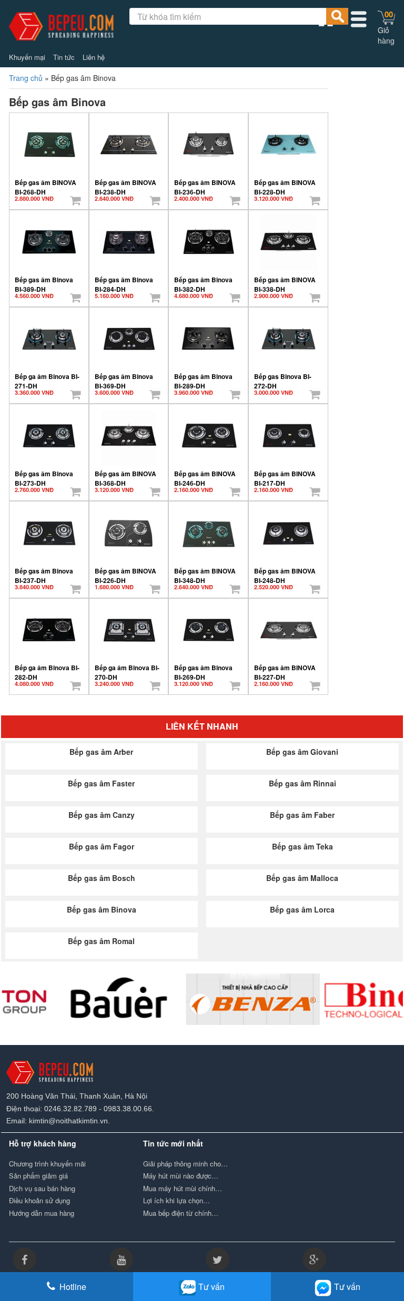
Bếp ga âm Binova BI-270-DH (127, 668)
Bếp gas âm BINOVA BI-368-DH (125, 474)
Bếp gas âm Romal (101, 941)
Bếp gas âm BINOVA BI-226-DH (125, 572)
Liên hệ (94, 57)
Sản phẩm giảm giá (38, 1176)
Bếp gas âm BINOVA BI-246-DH (205, 474)
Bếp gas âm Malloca (302, 878)
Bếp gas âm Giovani (302, 751)
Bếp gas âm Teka (302, 846)
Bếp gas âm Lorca (302, 909)
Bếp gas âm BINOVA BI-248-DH (285, 572)
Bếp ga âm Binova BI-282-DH (47, 668)
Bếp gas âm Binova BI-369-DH (124, 377)
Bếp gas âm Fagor (101, 846)
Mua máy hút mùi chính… (182, 1188)
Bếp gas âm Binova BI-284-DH (124, 280)
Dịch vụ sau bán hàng (42, 1188)
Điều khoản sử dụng (39, 1200)
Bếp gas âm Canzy (101, 815)
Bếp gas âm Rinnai (302, 783)
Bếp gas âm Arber (101, 751)
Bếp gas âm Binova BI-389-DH (44, 280)
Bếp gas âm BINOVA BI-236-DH (205, 183)
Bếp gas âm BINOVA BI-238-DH (125, 183)
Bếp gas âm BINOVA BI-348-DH (205, 572)
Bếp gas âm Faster (101, 783)
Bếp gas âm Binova (101, 909)
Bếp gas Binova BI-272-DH (282, 377)
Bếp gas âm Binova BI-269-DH (203, 668)
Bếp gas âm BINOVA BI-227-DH (285, 668)
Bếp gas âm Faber (302, 815)
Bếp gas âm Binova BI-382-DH (203, 280)
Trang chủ (26, 78)
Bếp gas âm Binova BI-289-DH (203, 377)
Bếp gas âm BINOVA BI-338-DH (285, 280)
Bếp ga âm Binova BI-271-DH (47, 377)
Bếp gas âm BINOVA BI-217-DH (285, 474)
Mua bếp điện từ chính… (180, 1213)
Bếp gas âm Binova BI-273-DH (44, 474)
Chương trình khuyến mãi (47, 1164)
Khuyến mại (27, 57)
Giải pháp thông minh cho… (185, 1164)
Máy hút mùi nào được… (180, 1176)
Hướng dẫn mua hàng (41, 1213)
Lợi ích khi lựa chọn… (176, 1200)
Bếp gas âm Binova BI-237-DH (44, 572)
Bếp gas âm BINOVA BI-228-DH (285, 183)
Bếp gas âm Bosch (101, 878)
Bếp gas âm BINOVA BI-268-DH (45, 183)
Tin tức (64, 57)
